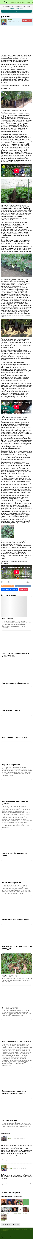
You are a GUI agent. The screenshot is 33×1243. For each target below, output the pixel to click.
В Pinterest (23, 589)
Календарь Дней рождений (10, 1224)
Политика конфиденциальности (10, 1233)
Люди (28, 2)
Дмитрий (3, 1220)
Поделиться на (9, 589)
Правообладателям (15, 1229)
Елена (25, 1213)
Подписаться (27, 20)
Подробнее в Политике (16, 8)
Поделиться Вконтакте (22, 586)
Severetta (25, 1205)
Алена (19, 1213)
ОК (16, 11)
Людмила (3, 1205)
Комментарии (21, 2)
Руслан (10, 19)
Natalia (8, 1205)
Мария (8, 1213)
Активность (12, 2)
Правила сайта (5, 1229)
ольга (19, 1205)
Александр (15, 1213)
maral (13, 1205)
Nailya (2, 1213)
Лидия (9, 1138)
